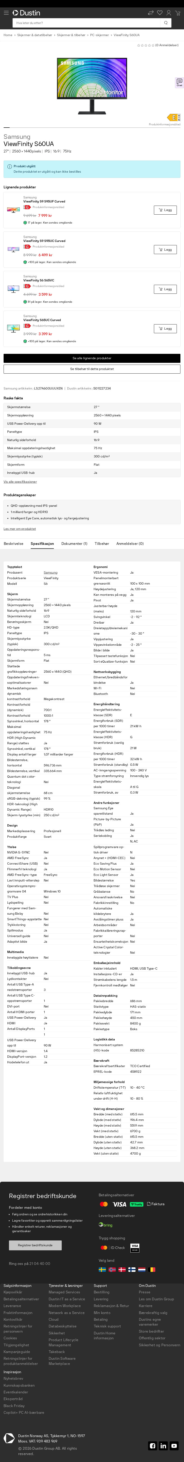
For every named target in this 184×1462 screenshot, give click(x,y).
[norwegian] (112, 1270)
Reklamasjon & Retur (111, 1306)
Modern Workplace (65, 1306)
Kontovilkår (13, 1319)
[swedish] (102, 1270)
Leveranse (12, 1306)
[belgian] (151, 1270)
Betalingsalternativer (21, 1299)
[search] (165, 22)
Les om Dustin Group (156, 1299)
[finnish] (132, 1270)
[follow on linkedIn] (163, 1445)
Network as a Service (67, 1313)
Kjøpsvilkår (13, 1292)
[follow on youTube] (174, 1445)
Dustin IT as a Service (67, 1299)
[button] (150, 12)
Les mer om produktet (20, 529)
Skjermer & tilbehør (71, 35)
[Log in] (168, 12)
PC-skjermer (99, 35)
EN (14, 1214)
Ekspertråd (13, 1399)
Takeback (57, 1352)
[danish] (122, 1270)
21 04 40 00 (39, 1264)
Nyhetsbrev (13, 1378)
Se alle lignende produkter (92, 358)
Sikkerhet (57, 1333)
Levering (101, 1299)
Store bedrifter (151, 1331)
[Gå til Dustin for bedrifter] (27, 12)
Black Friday (14, 1406)
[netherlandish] (141, 1270)
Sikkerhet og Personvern (159, 1345)
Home (8, 35)
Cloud (54, 1319)
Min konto (102, 1313)
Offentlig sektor (152, 1338)
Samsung (17, 136)
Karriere (146, 1306)
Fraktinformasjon (18, 1313)
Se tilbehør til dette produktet (92, 369)
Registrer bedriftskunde (35, 1245)
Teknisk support (107, 1326)
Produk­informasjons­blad (164, 124)
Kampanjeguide (17, 1352)
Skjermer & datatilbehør (34, 35)
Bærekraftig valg (153, 1313)
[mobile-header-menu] (6, 12)
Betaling (101, 1319)
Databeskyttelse (63, 1326)
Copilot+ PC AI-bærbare (24, 1412)
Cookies (10, 1338)
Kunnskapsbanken (19, 1385)
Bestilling (102, 1292)
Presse (144, 1292)
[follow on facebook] (152, 1445)
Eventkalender (16, 1392)
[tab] (15, 544)
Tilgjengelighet (16, 1345)
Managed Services (64, 1292)
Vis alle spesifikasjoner (20, 482)
